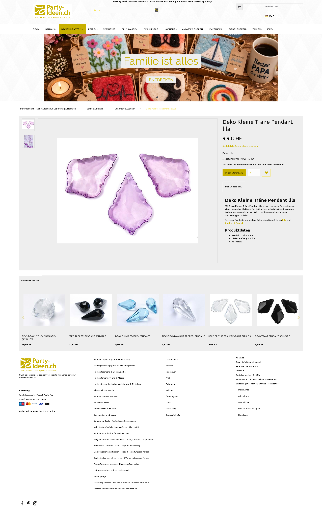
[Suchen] (156, 10)
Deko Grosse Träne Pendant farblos (229, 336)
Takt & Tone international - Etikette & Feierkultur (116, 464)
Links (168, 402)
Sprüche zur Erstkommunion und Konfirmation (115, 489)
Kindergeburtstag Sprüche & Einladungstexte (114, 365)
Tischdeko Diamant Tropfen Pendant (183, 336)
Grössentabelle (173, 415)
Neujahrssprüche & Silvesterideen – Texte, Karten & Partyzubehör (124, 439)
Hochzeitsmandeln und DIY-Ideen (109, 378)
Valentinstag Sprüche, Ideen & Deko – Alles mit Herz (118, 427)
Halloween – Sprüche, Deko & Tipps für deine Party (117, 445)
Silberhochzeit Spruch (104, 390)
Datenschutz (172, 359)
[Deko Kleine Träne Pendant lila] (127, 190)
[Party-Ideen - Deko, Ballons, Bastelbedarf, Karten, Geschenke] (52, 10)
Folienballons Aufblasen (105, 409)
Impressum (171, 372)
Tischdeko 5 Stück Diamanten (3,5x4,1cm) (39, 338)
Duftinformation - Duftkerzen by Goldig (112, 470)
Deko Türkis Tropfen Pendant (132, 336)
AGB (168, 378)
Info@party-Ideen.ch (251, 362)
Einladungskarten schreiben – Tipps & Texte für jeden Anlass (121, 452)
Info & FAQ (171, 409)
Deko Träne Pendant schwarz (272, 336)
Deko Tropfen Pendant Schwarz (87, 336)
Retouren (170, 384)
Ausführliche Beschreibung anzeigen (240, 146)
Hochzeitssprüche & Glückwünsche (110, 372)
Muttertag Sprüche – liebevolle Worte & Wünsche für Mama (121, 482)
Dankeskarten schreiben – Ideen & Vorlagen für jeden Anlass (121, 458)
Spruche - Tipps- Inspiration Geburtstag (112, 359)
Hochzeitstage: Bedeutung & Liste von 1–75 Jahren (117, 384)
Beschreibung (233, 186)
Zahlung (170, 390)
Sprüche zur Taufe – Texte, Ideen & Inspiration (115, 421)
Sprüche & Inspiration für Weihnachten (111, 433)
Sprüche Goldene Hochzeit (106, 396)
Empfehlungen (30, 280)
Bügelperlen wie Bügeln (105, 415)
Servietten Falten (102, 402)
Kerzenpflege (100, 476)
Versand (169, 365)
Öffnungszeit (172, 396)
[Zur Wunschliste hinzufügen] (266, 173)
